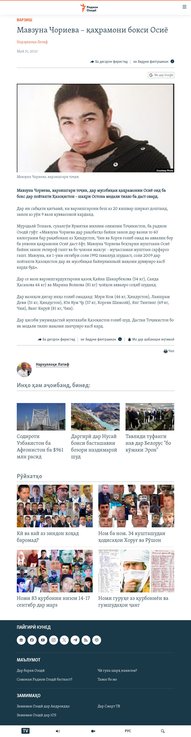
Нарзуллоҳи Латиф (32, 42)
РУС (128, 731)
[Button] (109, 62)
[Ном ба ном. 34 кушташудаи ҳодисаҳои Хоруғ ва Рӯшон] (136, 506)
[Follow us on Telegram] (75, 640)
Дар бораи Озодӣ (31, 670)
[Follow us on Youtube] (42, 640)
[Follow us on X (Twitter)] (64, 640)
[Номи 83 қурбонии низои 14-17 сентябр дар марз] (55, 571)
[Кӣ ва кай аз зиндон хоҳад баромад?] (55, 506)
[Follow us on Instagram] (53, 640)
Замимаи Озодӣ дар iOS (36, 715)
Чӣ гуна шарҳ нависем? (117, 670)
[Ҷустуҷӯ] (163, 731)
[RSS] (86, 640)
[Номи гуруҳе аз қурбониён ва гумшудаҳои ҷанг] (136, 571)
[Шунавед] (58, 731)
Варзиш (24, 20)
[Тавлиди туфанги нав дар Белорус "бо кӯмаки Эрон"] (150, 417)
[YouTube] (93, 731)
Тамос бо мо (107, 679)
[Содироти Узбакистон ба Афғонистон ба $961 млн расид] (41, 417)
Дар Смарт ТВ (109, 706)
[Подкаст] (96, 640)
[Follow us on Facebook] (31, 640)
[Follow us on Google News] (21, 640)
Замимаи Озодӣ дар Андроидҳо (43, 706)
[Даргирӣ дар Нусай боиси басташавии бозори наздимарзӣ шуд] (95, 417)
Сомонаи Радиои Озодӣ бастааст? (44, 679)
